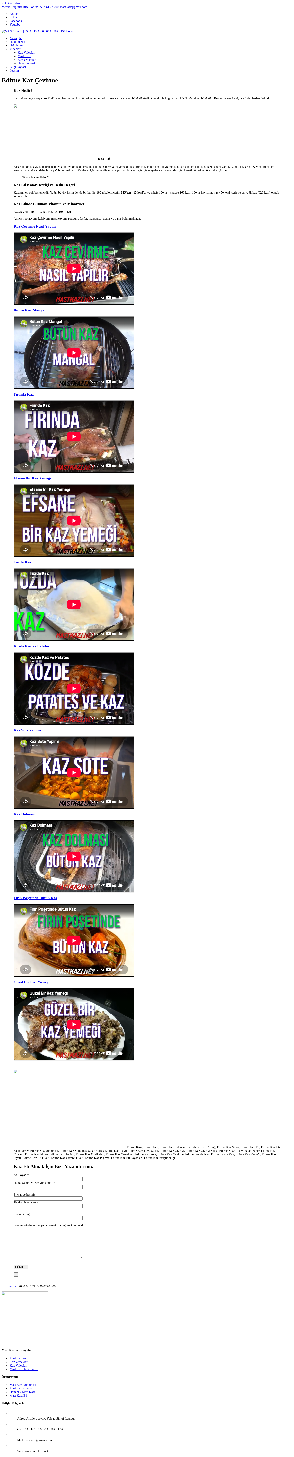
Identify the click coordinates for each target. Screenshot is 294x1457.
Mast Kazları (18, 1358)
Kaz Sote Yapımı (27, 730)
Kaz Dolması (24, 814)
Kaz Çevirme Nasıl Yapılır (35, 226)
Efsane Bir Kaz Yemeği (32, 478)
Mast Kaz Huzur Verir (24, 1369)
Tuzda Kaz (22, 562)
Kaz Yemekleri (19, 1362)
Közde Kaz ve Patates (31, 646)
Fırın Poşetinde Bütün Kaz (35, 898)
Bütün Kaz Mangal (29, 310)
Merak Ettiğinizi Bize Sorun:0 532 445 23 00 (30, 7)
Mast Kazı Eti (18, 1395)
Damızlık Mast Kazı (22, 1392)
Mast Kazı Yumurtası (23, 1384)
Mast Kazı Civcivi (21, 1388)
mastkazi (13, 1286)
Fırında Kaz (24, 394)
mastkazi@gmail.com (73, 7)
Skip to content (11, 3)
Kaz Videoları (18, 1365)
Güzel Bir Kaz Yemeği (31, 982)
